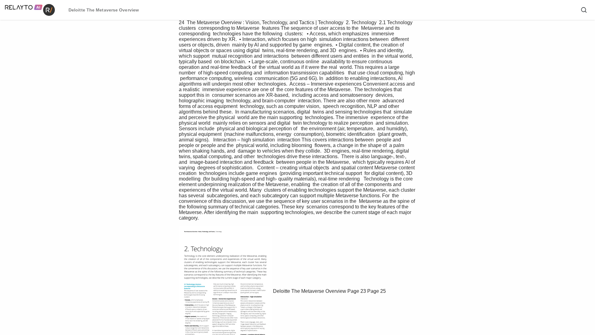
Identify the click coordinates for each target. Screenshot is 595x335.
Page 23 (356, 291)
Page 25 (376, 291)
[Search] (584, 10)
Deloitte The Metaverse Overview (309, 291)
